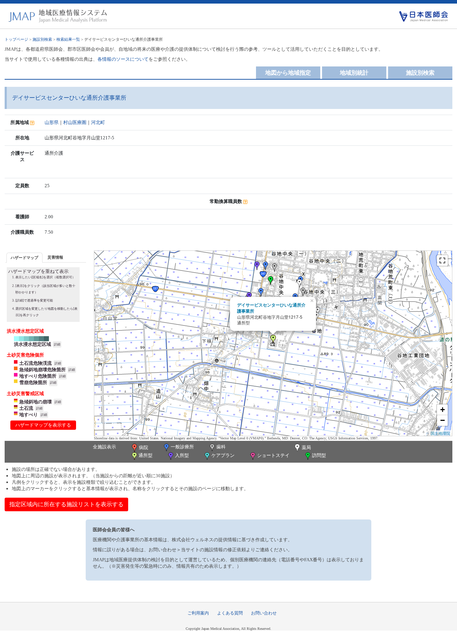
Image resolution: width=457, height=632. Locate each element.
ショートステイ (273, 455)
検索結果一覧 (68, 39)
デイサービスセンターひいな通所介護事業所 (271, 308)
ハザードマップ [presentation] (24, 257)
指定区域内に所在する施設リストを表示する (66, 504)
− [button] (442, 420)
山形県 (52, 122)
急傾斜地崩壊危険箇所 (42, 369)
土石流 (26, 408)
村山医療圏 (74, 122)
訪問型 (319, 455)
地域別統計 (354, 73)
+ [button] (442, 409)
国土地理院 (440, 433)
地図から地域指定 (288, 73)
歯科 (221, 446)
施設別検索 (42, 39)
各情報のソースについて (123, 59)
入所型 (182, 455)
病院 (143, 447)
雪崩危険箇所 (33, 382)
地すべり (28, 414)
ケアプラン (223, 455)
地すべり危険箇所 (37, 376)
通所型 (145, 455)
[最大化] (442, 260)
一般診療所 (182, 446)
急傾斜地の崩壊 (35, 401)
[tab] (24, 257)
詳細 (57, 344)
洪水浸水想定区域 (32, 344)
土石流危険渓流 (35, 363)
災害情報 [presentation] (55, 257)
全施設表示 (104, 446)
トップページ (16, 39)
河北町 (98, 122)
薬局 (306, 447)
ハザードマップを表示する (43, 425)
